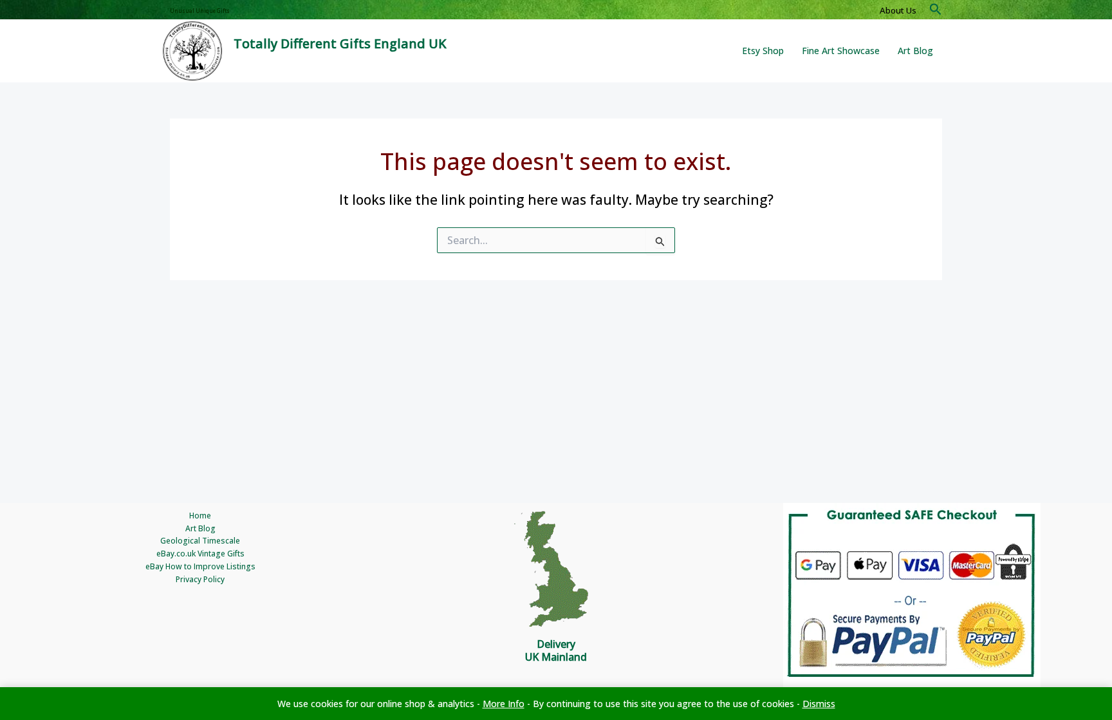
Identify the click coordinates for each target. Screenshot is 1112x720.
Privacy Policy (200, 579)
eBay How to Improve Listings (200, 566)
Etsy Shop (763, 50)
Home (200, 515)
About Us (898, 10)
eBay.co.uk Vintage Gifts (200, 553)
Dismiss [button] (818, 703)
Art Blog (915, 50)
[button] (935, 10)
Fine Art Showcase (841, 50)
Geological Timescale (200, 540)
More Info (503, 703)
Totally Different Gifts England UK (340, 43)
